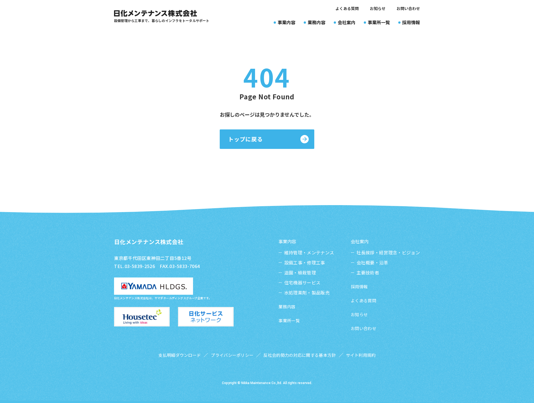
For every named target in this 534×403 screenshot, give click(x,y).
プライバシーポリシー (232, 355)
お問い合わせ (408, 8)
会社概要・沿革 (372, 262)
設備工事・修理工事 (304, 262)
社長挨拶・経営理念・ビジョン (388, 252)
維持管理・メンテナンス (309, 252)
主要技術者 (368, 272)
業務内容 (286, 306)
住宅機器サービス (302, 282)
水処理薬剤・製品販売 (307, 292)
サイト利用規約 (361, 355)
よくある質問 (347, 8)
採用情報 (359, 286)
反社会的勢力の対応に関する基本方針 (299, 355)
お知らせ (377, 8)
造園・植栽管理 (300, 272)
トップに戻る (245, 139)
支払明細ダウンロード (179, 355)
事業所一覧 (289, 320)
